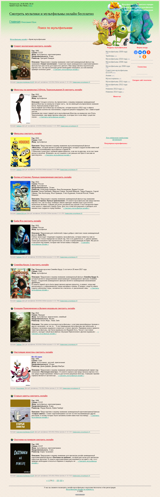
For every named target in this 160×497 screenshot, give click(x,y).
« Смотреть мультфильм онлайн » (66, 69)
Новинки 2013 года (21, 213)
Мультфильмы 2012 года (116, 84)
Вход (34, 22)
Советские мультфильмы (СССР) (25, 82)
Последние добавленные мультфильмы (137, 7)
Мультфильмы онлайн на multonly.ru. (80, 489)
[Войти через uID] (136, 52)
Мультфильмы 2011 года (116, 81)
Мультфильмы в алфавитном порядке (137, 4)
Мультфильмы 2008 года (116, 62)
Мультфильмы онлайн (18, 39)
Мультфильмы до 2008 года (118, 66)
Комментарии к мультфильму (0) (81, 82)
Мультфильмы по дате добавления (138, 10)
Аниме (108, 75)
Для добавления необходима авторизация (117, 139)
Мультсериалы (20, 388)
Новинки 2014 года (114, 92)
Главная (14, 21)
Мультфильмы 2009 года (116, 52)
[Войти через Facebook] (144, 52)
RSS (30, 6)
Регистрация (26, 22)
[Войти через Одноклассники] (144, 57)
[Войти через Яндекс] (148, 52)
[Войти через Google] (140, 57)
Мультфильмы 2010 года (116, 59)
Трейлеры (19, 126)
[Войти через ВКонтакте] (140, 52)
